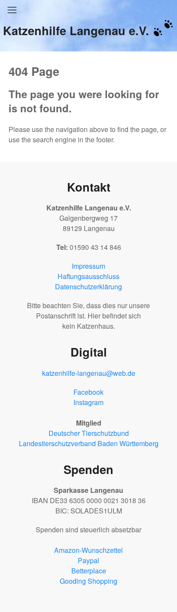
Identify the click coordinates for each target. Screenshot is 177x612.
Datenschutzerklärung (88, 286)
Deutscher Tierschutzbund (89, 433)
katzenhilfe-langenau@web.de (88, 373)
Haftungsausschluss (88, 276)
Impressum (88, 266)
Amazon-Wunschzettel (88, 550)
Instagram (88, 402)
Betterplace (88, 571)
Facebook (88, 392)
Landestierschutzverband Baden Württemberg (89, 443)
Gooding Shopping (88, 581)
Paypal (88, 560)
